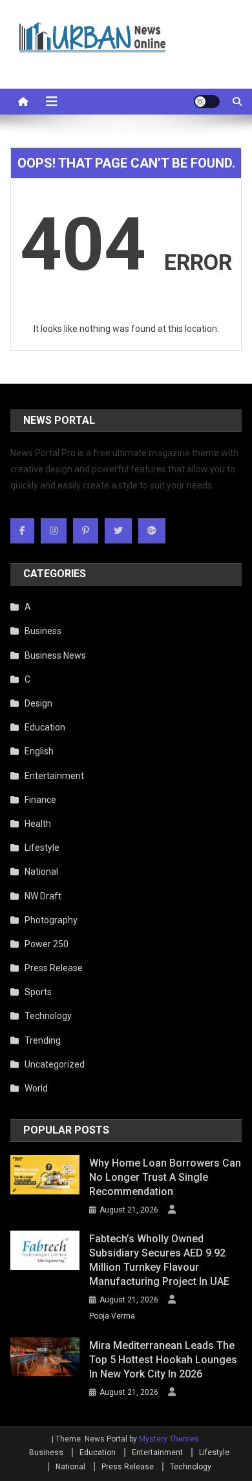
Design (38, 703)
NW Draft (43, 896)
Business (43, 631)
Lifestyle (42, 847)
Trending (43, 1040)
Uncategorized (55, 1064)
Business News (55, 655)
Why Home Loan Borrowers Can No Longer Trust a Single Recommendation (165, 1177)
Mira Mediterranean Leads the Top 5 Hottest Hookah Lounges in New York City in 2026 (163, 1359)
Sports (38, 992)
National (41, 871)
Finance (40, 800)
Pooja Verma (112, 1316)
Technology (48, 1016)
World (36, 1088)
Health (38, 823)
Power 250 (46, 944)
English (39, 751)
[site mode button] (207, 101)
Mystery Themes (169, 1438)
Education (45, 727)
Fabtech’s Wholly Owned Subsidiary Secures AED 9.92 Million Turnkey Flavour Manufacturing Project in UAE (159, 1260)
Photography (51, 920)
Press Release (54, 968)
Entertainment (54, 776)
